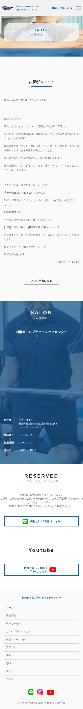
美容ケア (11, 647)
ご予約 (9, 679)
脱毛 (8, 655)
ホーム (9, 607)
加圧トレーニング (15, 639)
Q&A (8, 663)
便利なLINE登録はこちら (45, 521)
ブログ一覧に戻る (41, 280)
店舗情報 (11, 615)
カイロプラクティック (18, 631)
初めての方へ (13, 623)
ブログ (9, 671)
